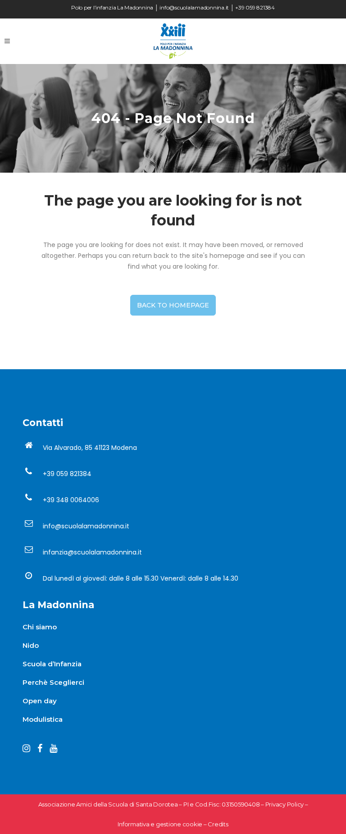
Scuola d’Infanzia (52, 664)
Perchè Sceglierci (53, 682)
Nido (31, 645)
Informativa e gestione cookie (160, 824)
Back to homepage (173, 305)
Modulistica (43, 719)
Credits (218, 824)
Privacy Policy (284, 804)
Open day (40, 701)
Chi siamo (40, 627)
